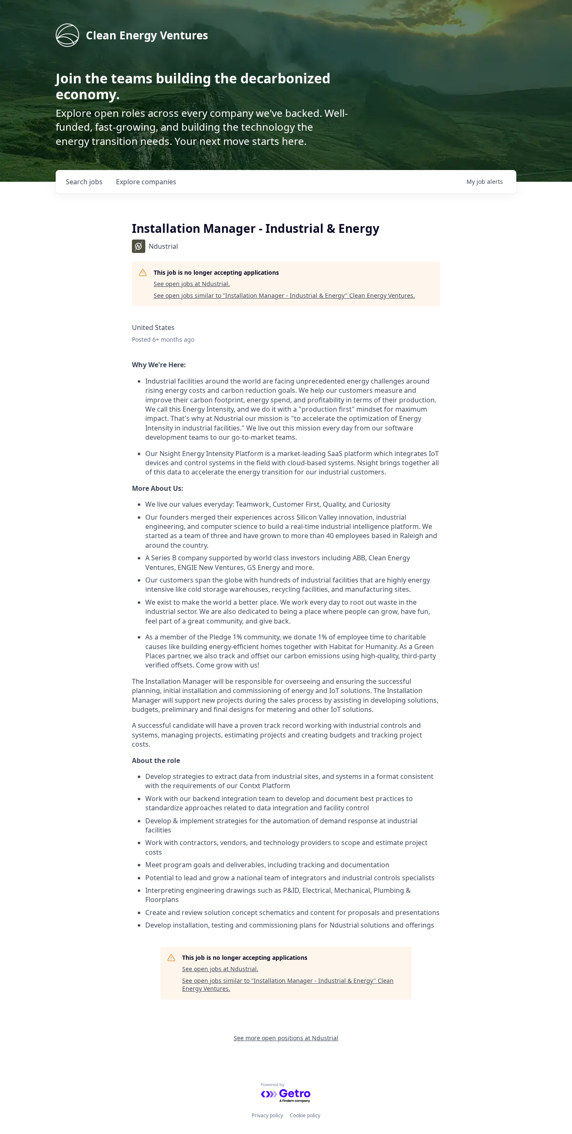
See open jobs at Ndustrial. (192, 284)
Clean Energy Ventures (147, 35)
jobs (84, 181)
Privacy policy (267, 1115)
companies (146, 181)
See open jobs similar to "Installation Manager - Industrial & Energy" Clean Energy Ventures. (284, 295)
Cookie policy (305, 1115)
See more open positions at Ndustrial (286, 1038)
